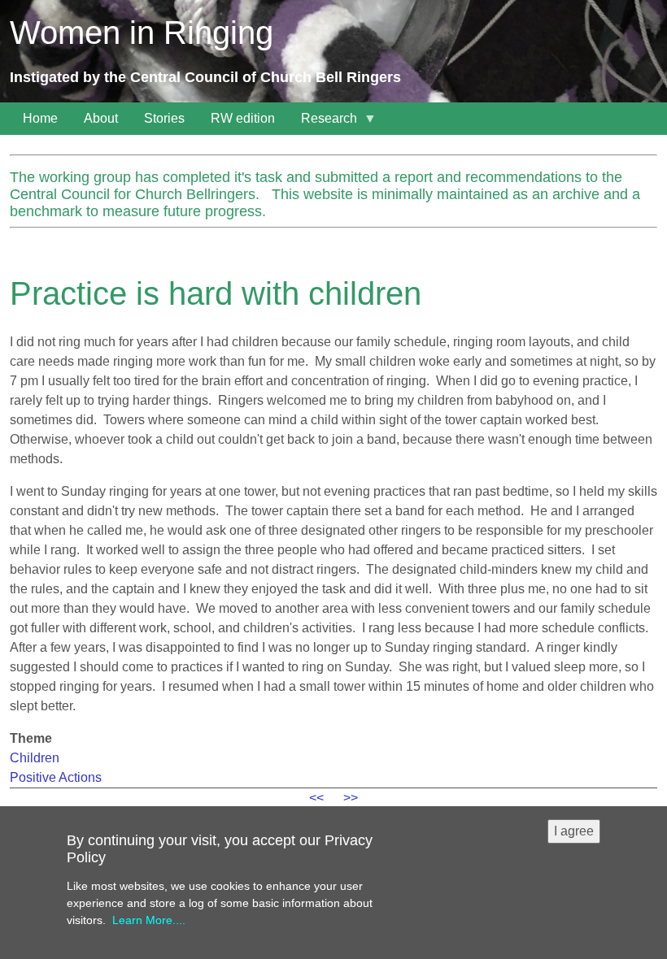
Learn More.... (148, 919)
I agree (574, 831)
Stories (164, 118)
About (101, 118)
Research (322, 123)
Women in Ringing (141, 32)
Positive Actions (56, 777)
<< (316, 798)
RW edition (243, 118)
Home (40, 118)
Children (34, 758)
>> (350, 798)
